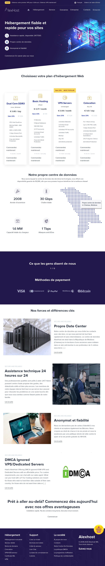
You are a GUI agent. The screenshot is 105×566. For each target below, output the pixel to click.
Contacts (86, 10)
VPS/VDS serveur (11, 553)
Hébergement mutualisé (13, 540)
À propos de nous (60, 540)
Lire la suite (58, 352)
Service (52, 10)
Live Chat (32, 549)
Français (79, 2)
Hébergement (38, 10)
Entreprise (74, 10)
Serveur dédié (10, 543)
